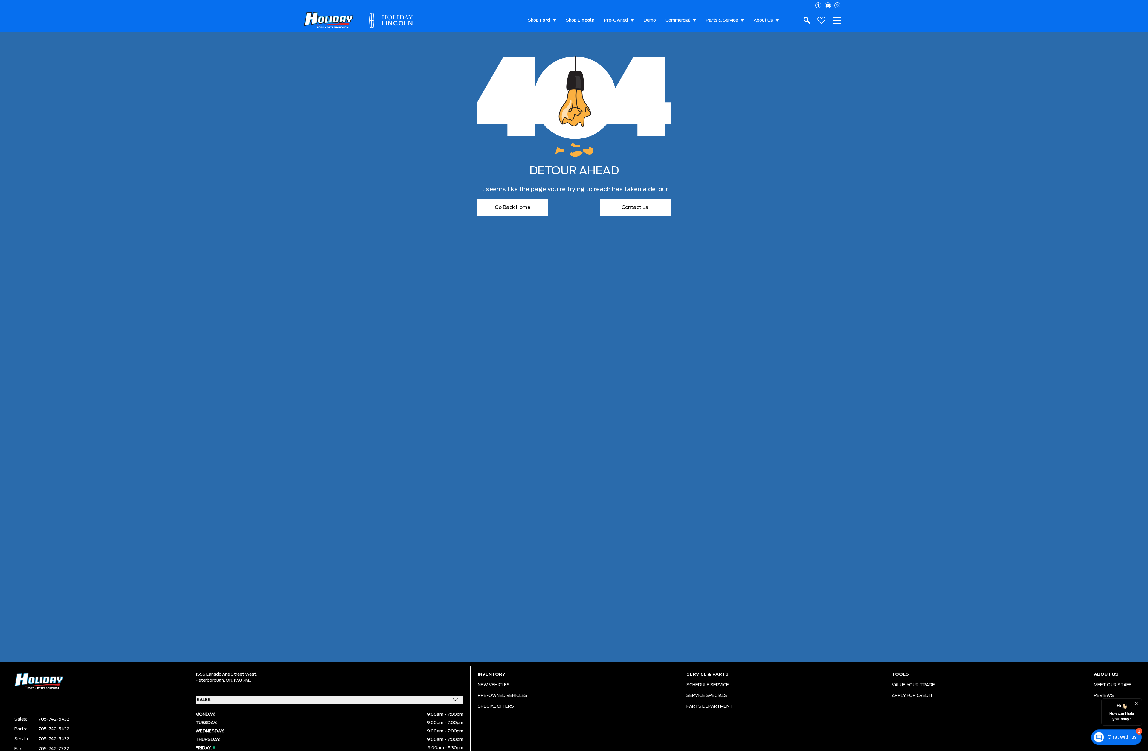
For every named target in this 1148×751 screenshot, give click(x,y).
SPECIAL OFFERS (496, 706)
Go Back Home (512, 207)
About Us (763, 20)
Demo (650, 20)
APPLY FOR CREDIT (912, 696)
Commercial (677, 20)
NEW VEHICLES (494, 685)
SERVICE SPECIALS (706, 696)
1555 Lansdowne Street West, (226, 674)
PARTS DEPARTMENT (709, 706)
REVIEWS (1104, 696)
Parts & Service (722, 20)
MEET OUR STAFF (1112, 685)
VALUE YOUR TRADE (913, 685)
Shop (539, 20)
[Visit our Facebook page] (818, 5)
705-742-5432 (53, 719)
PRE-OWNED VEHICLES (502, 696)
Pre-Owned (616, 20)
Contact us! (636, 207)
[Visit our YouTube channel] (828, 5)
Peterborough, (211, 680)
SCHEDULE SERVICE (707, 685)
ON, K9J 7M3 (238, 680)
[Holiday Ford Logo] (328, 20)
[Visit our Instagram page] (837, 5)
